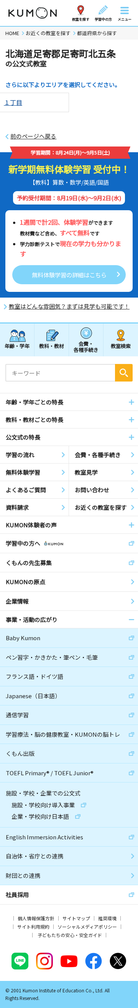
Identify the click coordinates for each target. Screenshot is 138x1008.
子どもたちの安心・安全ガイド (70, 935)
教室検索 (121, 345)
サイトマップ (76, 918)
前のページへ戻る (33, 136)
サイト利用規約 (33, 926)
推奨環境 (107, 918)
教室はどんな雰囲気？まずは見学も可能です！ (69, 306)
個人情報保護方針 (36, 918)
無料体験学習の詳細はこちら (69, 275)
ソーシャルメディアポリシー (87, 926)
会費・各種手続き (86, 346)
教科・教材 (51, 345)
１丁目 (13, 102)
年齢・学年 (17, 345)
